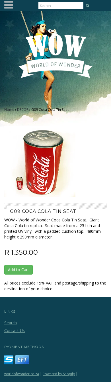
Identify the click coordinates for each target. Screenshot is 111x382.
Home (9, 109)
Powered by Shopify (59, 373)
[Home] (55, 59)
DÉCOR (22, 109)
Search (10, 322)
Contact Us (14, 330)
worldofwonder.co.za (21, 373)
